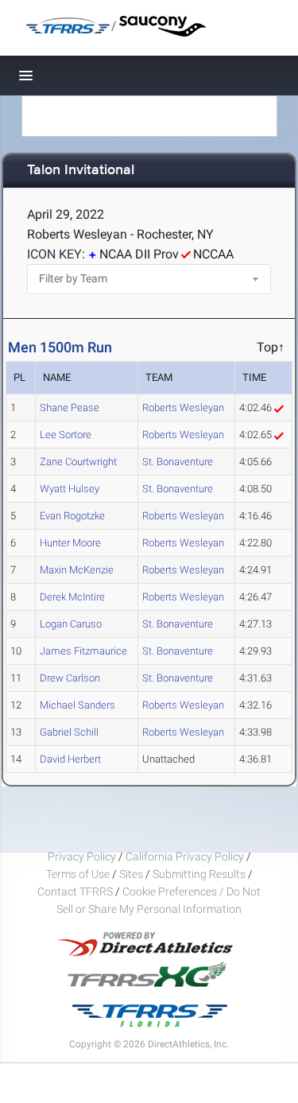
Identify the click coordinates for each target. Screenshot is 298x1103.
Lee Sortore (65, 435)
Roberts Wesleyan (183, 408)
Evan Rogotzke (72, 516)
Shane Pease (69, 408)
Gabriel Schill (69, 732)
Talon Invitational (80, 170)
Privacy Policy (82, 856)
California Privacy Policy (185, 856)
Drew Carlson (70, 678)
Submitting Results (199, 874)
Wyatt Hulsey (69, 489)
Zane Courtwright (78, 462)
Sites (131, 874)
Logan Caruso (71, 624)
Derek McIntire (72, 597)
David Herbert (70, 759)
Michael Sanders (77, 705)
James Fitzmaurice (83, 651)
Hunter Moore (70, 543)
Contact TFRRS (76, 891)
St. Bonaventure (177, 462)
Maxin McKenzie (77, 570)
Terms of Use (78, 874)
